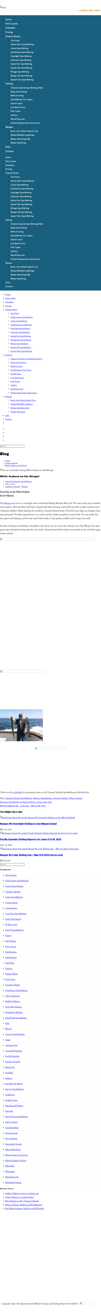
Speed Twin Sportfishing (22, 79)
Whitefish (9, 1166)
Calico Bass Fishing (14, 886)
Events (8, 935)
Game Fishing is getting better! (19, 1197)
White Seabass (75, 798)
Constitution (11, 908)
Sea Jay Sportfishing (14, 1089)
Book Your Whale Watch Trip (24, 131)
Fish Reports (11, 957)
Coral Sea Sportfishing (15, 913)
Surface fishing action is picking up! (22, 1193)
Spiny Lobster (11, 1122)
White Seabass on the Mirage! (16, 465)
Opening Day (11, 1045)
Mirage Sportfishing (20, 71)
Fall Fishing (10, 941)
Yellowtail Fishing (13, 1182)
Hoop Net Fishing (13, 1007)
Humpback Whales (14, 1012)
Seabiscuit (10, 1094)
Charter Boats (12, 36)
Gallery (14, 115)
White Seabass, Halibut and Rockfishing (23, 1205)
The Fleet (15, 40)
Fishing (9, 83)
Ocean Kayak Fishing (15, 1034)
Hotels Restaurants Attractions (25, 122)
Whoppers (10, 1171)
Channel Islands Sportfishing (18, 481)
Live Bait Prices (18, 107)
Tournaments (11, 1133)
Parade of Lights (12, 1061)
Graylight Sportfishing (21, 56)
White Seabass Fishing (15, 1160)
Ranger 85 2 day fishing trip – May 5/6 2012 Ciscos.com (31, 855)
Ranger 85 (9, 1067)
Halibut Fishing (12, 1001)
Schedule (10, 28)
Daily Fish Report (13, 919)
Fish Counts (11, 23)
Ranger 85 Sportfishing (21, 75)
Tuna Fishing (11, 1138)
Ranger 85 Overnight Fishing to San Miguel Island (28, 823)
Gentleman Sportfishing (22, 52)
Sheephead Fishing (14, 1105)
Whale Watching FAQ (20, 138)
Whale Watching (18, 142)
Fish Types (16, 111)
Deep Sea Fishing (19, 91)
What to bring (17, 95)
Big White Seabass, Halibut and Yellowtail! (24, 1208)
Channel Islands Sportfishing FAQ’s (27, 87)
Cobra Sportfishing (19, 48)
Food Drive (10, 979)
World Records (18, 119)
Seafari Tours (11, 1100)
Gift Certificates (12, 996)
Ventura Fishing (60, 798)
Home (8, 19)
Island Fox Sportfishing (21, 63)
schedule (18, 792)
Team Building (12, 1127)
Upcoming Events (13, 1144)
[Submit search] (26, 446)
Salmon (8, 1078)
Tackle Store (17, 103)
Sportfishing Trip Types (21, 99)
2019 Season (11, 875)
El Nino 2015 (11, 924)
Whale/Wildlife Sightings (22, 135)
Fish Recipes (11, 952)
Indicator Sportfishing (21, 60)
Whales (9, 127)
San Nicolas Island (14, 1083)
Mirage (25, 486)
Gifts (8, 147)
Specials (9, 1111)
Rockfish (9, 1073)
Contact (9, 151)
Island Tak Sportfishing (21, 67)
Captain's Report (12, 486)
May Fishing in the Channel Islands (22, 1201)
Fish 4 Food (10, 946)
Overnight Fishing (13, 1051)
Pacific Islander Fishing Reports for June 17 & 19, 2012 (30, 839)
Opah (7, 1040)
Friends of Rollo (12, 985)
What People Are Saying (16, 1155)
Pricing (9, 32)
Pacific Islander (12, 1056)
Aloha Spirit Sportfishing (22, 44)
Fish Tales (9, 963)
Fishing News (11, 974)
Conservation (11, 902)
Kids (7, 1023)
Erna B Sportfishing (14, 930)
